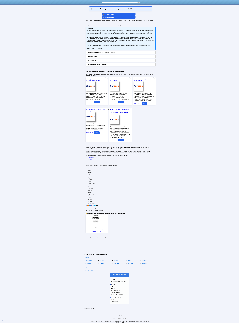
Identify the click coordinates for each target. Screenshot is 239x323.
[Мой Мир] (90, 205)
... (154, 78)
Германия (87, 267)
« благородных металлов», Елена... (141, 79)
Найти (112, 299)
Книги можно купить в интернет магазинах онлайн (101, 52)
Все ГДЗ (113, 284)
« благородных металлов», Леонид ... (93, 79)
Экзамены (113, 288)
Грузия (129, 260)
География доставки (93, 56)
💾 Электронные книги (109, 17)
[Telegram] (93, 205)
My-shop (90, 159)
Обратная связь (115, 301)
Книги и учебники (115, 292)
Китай (101, 267)
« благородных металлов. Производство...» (95, 110)
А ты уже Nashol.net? (116, 297)
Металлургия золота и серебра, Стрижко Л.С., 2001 (96, 230)
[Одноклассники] (88, 205)
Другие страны (89, 270)
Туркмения (130, 263)
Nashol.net (92, 321)
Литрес (90, 161)
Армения (102, 260)
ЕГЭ (112, 286)
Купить (97, 102)
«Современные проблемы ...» (116, 79)
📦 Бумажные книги (108, 14)
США (115, 267)
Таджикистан (117, 263)
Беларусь (116, 260)
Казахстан (144, 260)
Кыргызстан (88, 263)
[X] (97, 205)
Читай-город (91, 157)
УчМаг (89, 163)
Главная (113, 279)
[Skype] (95, 205)
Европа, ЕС (130, 267)
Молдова (102, 263)
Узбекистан (144, 263)
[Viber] (91, 205)
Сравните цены (92, 60)
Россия (87, 257)
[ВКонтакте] (86, 205)
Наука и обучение (115, 290)
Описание (90, 28)
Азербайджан (88, 260)
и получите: (97, 64)
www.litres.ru (89, 102)
